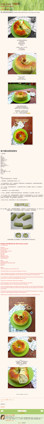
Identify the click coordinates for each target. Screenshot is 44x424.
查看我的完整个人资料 (10, 420)
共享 (2, 401)
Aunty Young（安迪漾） (11, 4)
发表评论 (3, 407)
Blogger (20, 422)
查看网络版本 (22, 413)
